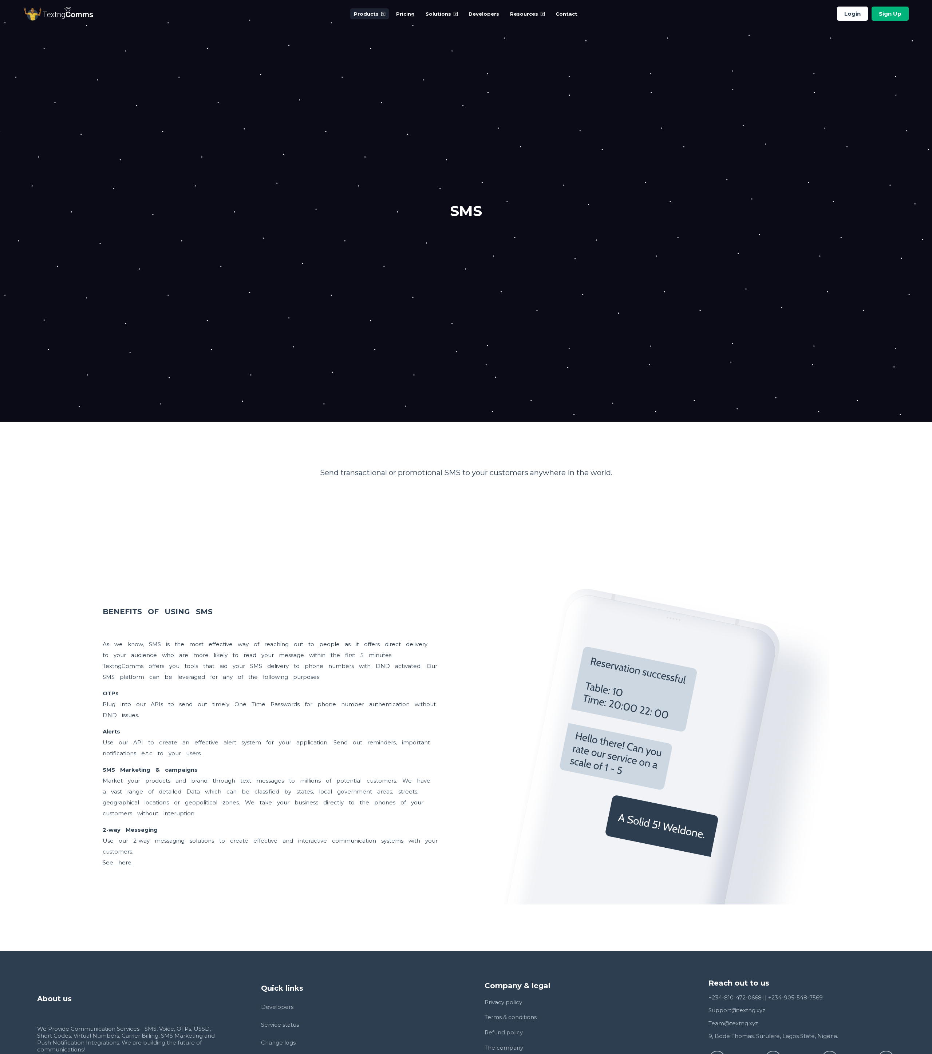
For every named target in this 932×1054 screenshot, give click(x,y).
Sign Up (890, 13)
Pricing (405, 14)
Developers (484, 14)
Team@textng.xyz (733, 1023)
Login (852, 13)
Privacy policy (503, 1002)
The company (504, 1047)
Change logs (278, 1042)
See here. (118, 862)
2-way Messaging (130, 829)
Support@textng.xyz (736, 1010)
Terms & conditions (511, 1017)
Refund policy (504, 1032)
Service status (280, 1024)
